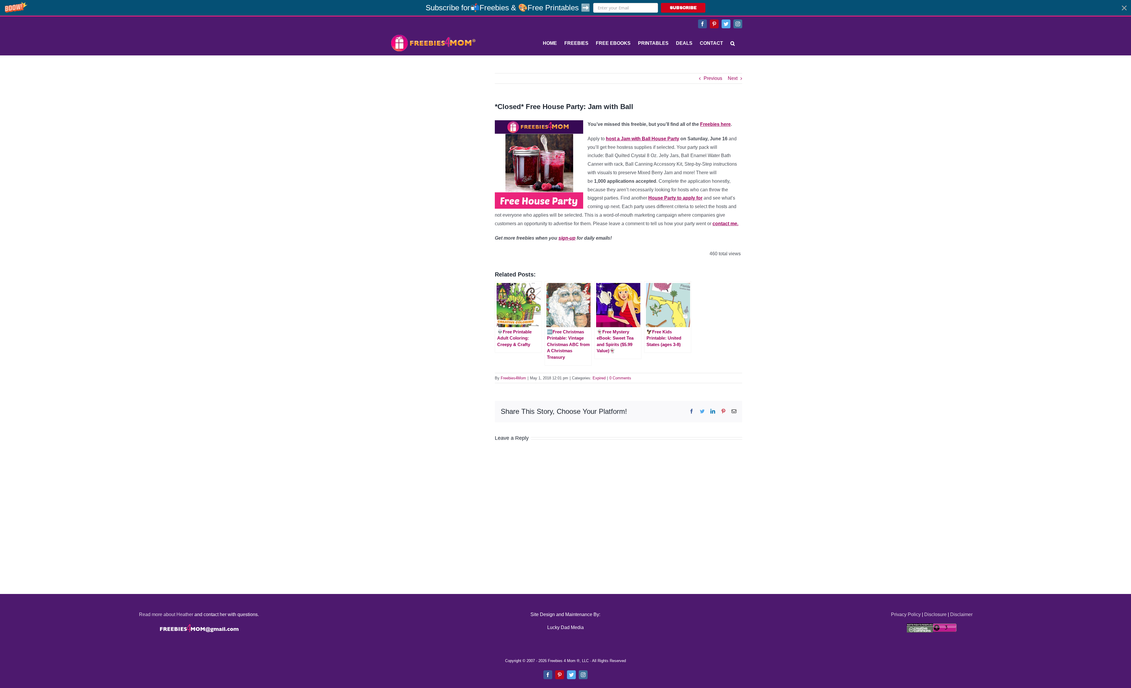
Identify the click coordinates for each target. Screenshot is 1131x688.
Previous (713, 78)
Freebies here (715, 124)
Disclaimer (961, 614)
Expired (599, 378)
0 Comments (620, 378)
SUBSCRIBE (683, 8)
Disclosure (935, 614)
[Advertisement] (433, 110)
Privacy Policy (906, 614)
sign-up (567, 238)
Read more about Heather (166, 614)
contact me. (725, 223)
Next (733, 78)
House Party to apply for (675, 197)
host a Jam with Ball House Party (642, 138)
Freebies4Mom (513, 378)
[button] (565, 8)
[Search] (732, 43)
